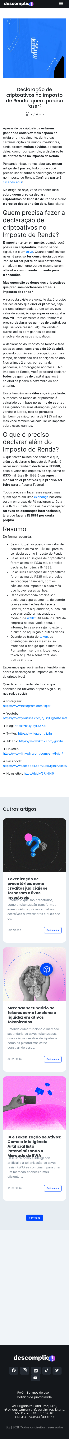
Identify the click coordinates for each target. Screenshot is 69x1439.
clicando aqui (12, 182)
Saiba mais (53, 930)
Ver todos (34, 1217)
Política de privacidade (34, 1397)
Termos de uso (38, 1392)
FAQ (20, 1392)
